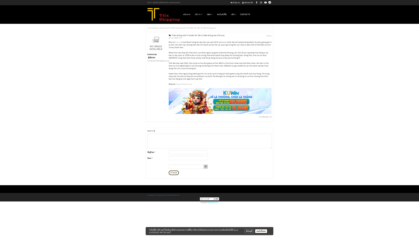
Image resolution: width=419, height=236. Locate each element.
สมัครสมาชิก (248, 3)
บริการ (198, 14)
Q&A (209, 14)
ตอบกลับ (174, 173)
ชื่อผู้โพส (151, 152)
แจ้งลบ (269, 36)
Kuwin (177, 42)
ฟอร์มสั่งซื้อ (222, 14)
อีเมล (150, 158)
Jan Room (165, 28)
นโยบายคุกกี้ (167, 232)
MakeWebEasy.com (212, 202)
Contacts (245, 14)
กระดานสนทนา (153, 28)
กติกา (233, 14)
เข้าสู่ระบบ (236, 3)
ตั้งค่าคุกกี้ (249, 231)
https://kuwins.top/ (184, 84)
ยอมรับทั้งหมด (261, 231)
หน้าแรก (187, 14)
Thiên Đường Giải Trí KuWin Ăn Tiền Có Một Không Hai (193, 28)
